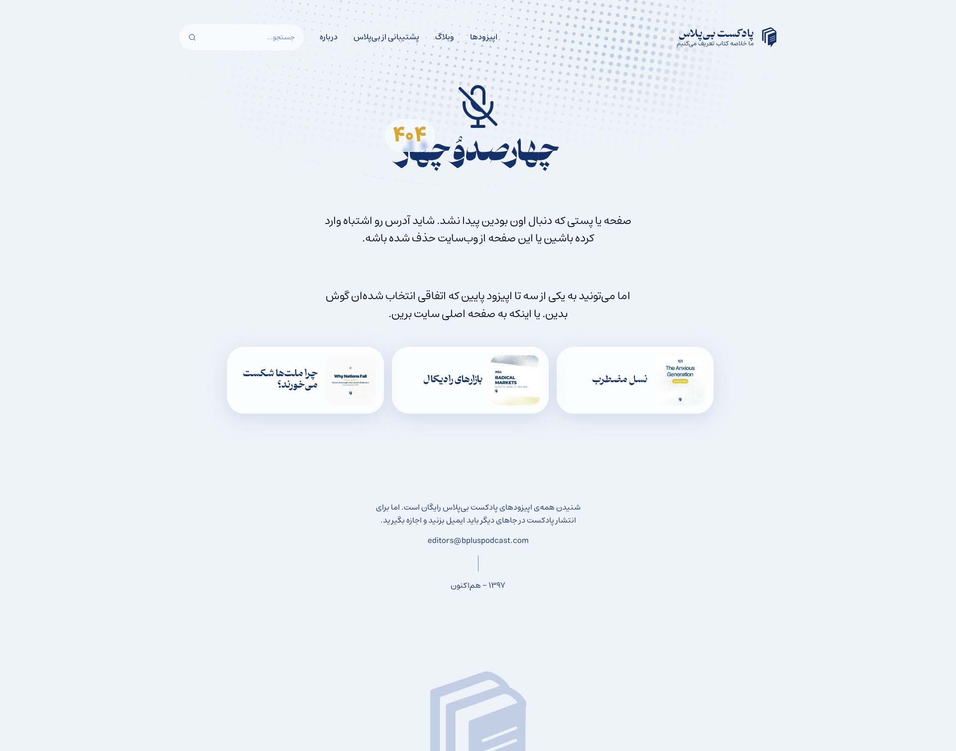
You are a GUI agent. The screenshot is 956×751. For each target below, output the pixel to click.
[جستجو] (192, 37)
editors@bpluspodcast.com (478, 540)
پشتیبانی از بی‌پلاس (386, 37)
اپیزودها (483, 37)
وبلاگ (444, 37)
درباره (329, 37)
